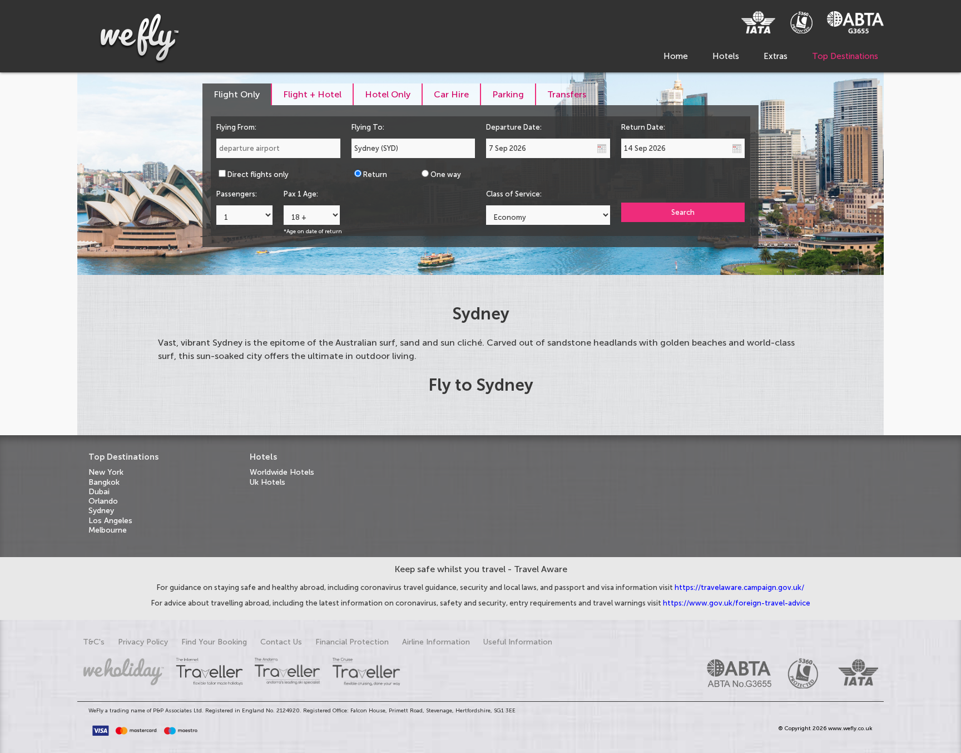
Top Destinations (845, 56)
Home (675, 56)
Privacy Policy (143, 642)
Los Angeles (110, 520)
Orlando (103, 501)
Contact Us (281, 642)
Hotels (725, 56)
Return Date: (643, 127)
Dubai (99, 491)
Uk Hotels (267, 482)
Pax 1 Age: (301, 194)
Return (375, 174)
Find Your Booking (214, 642)
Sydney (101, 510)
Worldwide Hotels (282, 472)
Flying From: (236, 127)
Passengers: (236, 194)
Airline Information (436, 642)
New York (105, 472)
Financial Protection (352, 642)
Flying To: (367, 127)
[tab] (237, 94)
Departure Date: (514, 127)
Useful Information (517, 642)
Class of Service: (514, 194)
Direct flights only (258, 174)
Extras (775, 56)
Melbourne (107, 530)
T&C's (94, 642)
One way (445, 174)
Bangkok (104, 482)
